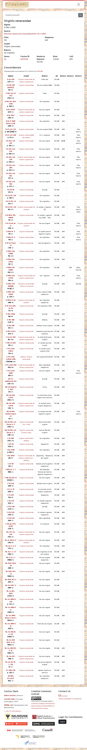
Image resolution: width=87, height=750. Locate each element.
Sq (5, 59)
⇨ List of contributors (12, 711)
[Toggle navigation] (78, 4)
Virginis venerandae (26, 85)
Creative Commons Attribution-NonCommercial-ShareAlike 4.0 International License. (43, 706)
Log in (62, 722)
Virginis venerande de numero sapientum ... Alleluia (26, 458)
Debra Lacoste (10, 695)
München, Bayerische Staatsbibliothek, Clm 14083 (25, 34)
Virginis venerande (26, 101)
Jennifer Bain (9, 699)
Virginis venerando (26, 676)
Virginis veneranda (26, 444)
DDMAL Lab (8, 705)
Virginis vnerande (26, 546)
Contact (64, 696)
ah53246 (24, 59)
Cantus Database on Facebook (69, 699)
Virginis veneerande (26, 343)
